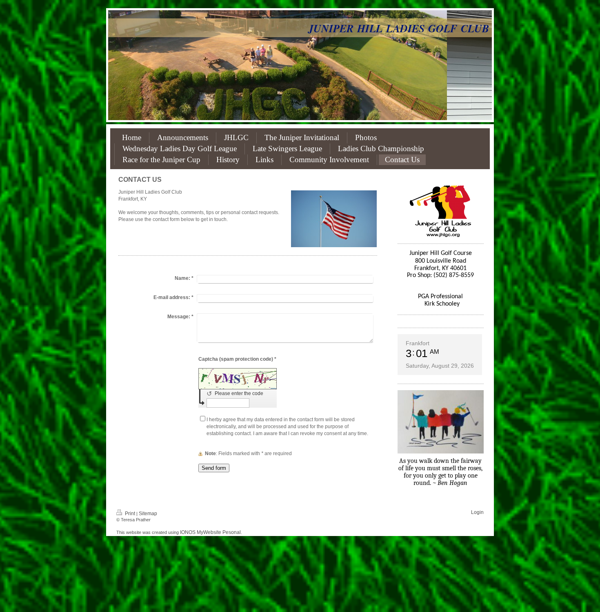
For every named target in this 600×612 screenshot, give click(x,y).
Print (130, 513)
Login (477, 512)
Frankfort (417, 343)
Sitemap (148, 513)
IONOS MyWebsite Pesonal (210, 532)
